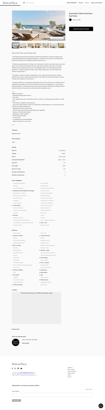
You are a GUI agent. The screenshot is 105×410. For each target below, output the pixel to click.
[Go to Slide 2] (23, 45)
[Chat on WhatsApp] (101, 406)
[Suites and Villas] (15, 342)
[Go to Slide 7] (60, 45)
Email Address (16, 391)
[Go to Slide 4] (38, 45)
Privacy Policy (71, 373)
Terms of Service (72, 371)
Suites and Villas (76, 19)
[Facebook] (13, 368)
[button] (38, 26)
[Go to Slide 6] (53, 45)
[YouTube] (21, 368)
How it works (71, 369)
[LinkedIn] (18, 368)
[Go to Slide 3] (30, 45)
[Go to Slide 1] (15, 45)
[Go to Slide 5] (45, 45)
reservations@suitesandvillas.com (26, 372)
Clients (69, 375)
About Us (70, 367)
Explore (69, 376)
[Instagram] (15, 368)
